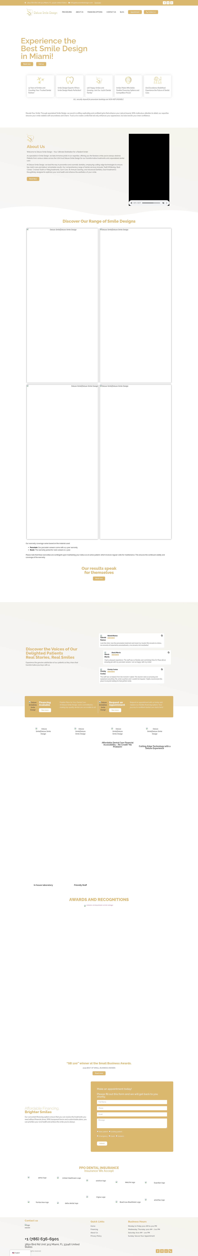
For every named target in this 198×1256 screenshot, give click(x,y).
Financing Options (94, 12)
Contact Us (111, 12)
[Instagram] (168, 2)
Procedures (67, 12)
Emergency (103, 1136)
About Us (79, 12)
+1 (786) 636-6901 (42, 1238)
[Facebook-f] (164, 2)
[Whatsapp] (171, 2)
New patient (103, 1131)
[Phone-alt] (170, 1251)
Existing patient (116, 1131)
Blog (122, 12)
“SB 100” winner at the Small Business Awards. (99, 1063)
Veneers (121, 1136)
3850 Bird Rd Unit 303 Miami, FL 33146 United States (52, 1245)
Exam (113, 1136)
